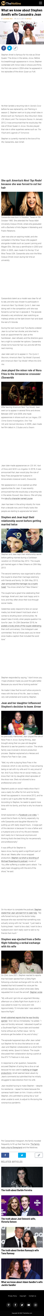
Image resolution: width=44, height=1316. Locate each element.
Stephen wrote (36, 992)
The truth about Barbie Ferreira (16, 1190)
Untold (28, 19)
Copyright (23, 1296)
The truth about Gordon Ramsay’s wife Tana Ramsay (20, 1252)
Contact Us (32, 1296)
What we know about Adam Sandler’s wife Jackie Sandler (22, 1283)
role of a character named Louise (18, 498)
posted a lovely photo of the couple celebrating (21, 626)
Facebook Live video (28, 815)
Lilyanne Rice (8, 19)
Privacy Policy (12, 1296)
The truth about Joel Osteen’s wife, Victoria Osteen (18, 1220)
